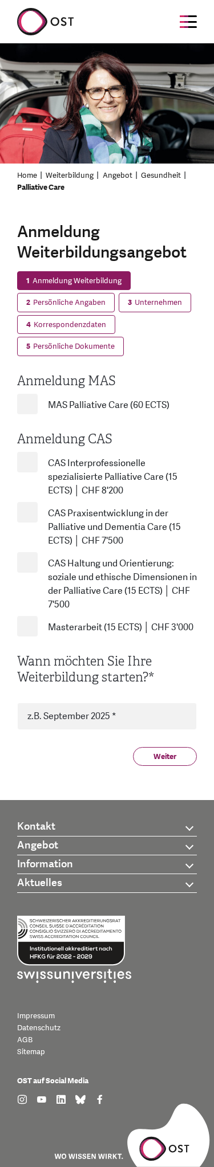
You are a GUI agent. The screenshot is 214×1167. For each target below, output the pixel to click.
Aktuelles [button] (39, 883)
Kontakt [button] (36, 826)
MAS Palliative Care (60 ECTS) (108, 405)
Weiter (165, 757)
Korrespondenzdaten (66, 325)
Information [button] (45, 864)
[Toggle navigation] (188, 21)
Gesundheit (161, 175)
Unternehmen (155, 302)
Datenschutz (38, 1028)
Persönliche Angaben (66, 302)
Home (27, 175)
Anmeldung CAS (64, 439)
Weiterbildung (70, 175)
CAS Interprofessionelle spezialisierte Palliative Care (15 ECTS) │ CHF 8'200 (112, 477)
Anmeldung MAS (66, 381)
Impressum (36, 1016)
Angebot (117, 175)
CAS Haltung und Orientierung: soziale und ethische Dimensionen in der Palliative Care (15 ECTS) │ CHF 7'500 (122, 584)
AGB (25, 1040)
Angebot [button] (37, 845)
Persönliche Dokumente (70, 346)
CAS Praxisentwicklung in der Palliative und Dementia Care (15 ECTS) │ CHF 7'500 (114, 527)
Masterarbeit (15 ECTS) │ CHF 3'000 (120, 627)
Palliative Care (40, 187)
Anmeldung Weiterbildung (74, 281)
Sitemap (31, 1052)
